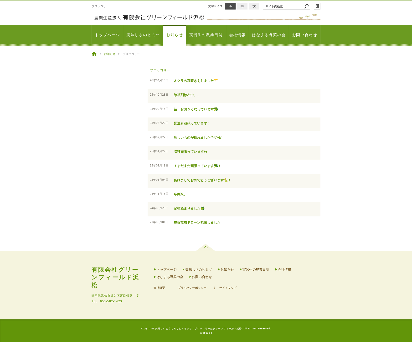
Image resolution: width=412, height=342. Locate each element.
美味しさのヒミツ (143, 34)
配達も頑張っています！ (192, 123)
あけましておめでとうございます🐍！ (202, 180)
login (317, 6)
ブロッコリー (160, 70)
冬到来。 (180, 194)
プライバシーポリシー (192, 287)
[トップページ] (95, 54)
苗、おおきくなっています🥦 (196, 109)
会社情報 (237, 34)
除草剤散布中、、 (187, 95)
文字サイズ (215, 6)
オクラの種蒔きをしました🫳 (196, 80)
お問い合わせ (304, 34)
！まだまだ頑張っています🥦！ (197, 165)
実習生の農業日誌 (206, 34)
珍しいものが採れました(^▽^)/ (197, 137)
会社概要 (159, 287)
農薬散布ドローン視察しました (197, 222)
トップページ (107, 34)
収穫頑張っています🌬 (192, 151)
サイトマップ (228, 287)
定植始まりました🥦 (189, 208)
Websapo (206, 332)
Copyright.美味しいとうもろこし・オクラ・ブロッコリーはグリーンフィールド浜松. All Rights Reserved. (206, 328)
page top (206, 247)
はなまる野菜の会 (269, 34)
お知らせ (174, 34)
